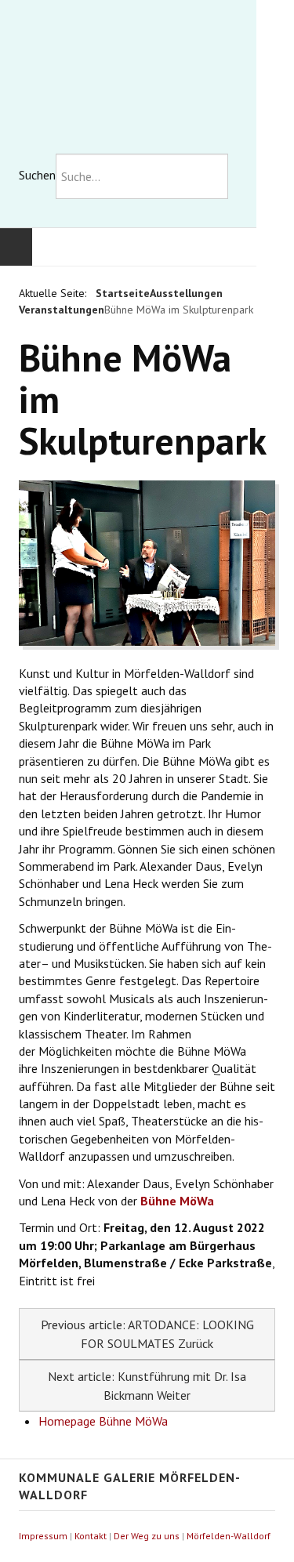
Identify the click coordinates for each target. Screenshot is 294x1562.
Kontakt (90, 1536)
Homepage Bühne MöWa (103, 1421)
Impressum (43, 1536)
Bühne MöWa (177, 1201)
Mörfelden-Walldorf (228, 1536)
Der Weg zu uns (147, 1536)
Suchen (37, 175)
